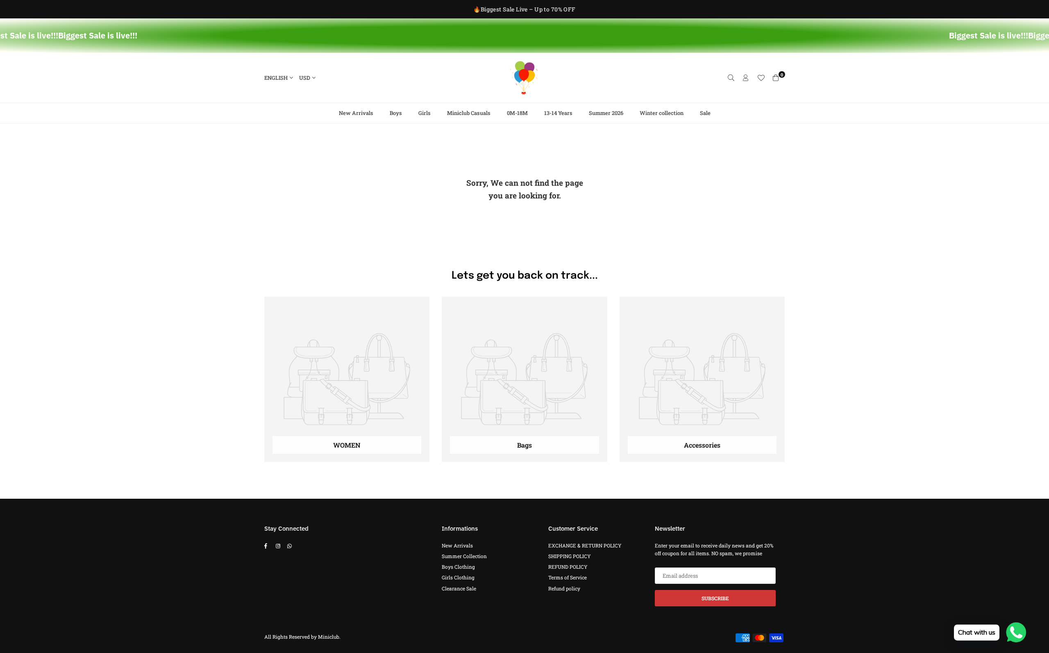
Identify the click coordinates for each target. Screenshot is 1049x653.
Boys (396, 113)
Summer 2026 (606, 113)
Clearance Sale (459, 588)
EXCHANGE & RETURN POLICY (585, 545)
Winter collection (661, 113)
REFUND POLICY (568, 566)
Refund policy (564, 588)
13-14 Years (558, 113)
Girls (424, 113)
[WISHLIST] (761, 77)
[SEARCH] (731, 77)
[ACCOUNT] (745, 77)
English (276, 77)
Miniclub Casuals (468, 113)
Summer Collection (464, 556)
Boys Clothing (458, 566)
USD (304, 77)
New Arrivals (356, 113)
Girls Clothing (458, 577)
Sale (705, 113)
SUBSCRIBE (715, 598)
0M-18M (517, 113)
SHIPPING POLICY (569, 556)
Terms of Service (567, 577)
